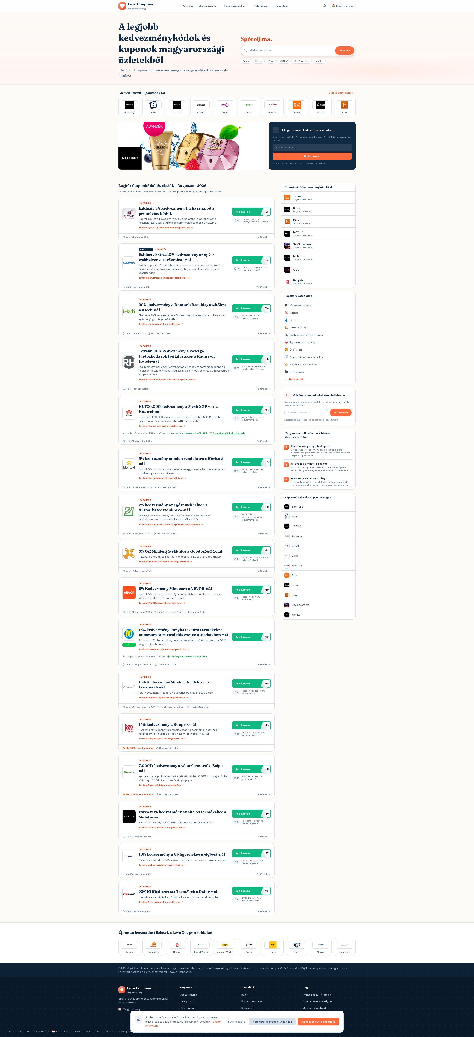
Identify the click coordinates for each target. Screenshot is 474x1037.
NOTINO (284, 61)
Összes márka (207, 6)
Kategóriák (260, 6)
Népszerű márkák (234, 6)
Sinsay (258, 61)
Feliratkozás (312, 156)
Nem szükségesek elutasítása (272, 1021)
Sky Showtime (301, 61)
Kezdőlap (188, 6)
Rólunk (245, 994)
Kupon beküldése (251, 1001)
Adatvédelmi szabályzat (317, 1001)
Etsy (270, 61)
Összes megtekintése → (342, 92)
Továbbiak (282, 6)
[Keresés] (324, 6)
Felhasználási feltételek (317, 994)
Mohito (319, 61)
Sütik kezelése (236, 1021)
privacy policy (310, 163)
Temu (246, 61)
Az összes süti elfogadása (318, 1021)
